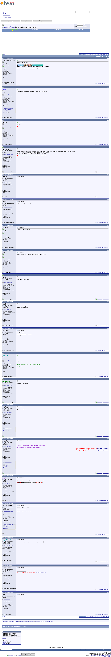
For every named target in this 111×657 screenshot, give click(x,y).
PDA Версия (6, 13)
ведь (12, 621)
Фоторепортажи (16, 20)
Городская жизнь (23, 26)
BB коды (4, 638)
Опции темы (97, 56)
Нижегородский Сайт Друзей (98, 649)
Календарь (77, 649)
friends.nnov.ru (108, 655)
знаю (36, 621)
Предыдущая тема (51, 623)
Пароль (75, 26)
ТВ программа (29, 20)
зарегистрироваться (41, 126)
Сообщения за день (57, 29)
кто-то (42, 621)
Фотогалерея (6, 12)
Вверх (109, 649)
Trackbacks (4, 641)
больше (6, 621)
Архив (106, 649)
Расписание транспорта (47, 20)
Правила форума (13, 29)
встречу (17, 621)
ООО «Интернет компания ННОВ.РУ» (97, 655)
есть (31, 621)
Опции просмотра (105, 56)
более (3, 621)
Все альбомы (35, 29)
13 (103, 54)
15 (106, 54)
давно (28, 621)
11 (100, 54)
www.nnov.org (4, 20)
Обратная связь (87, 649)
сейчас (52, 621)
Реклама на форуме (107, 656)
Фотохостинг (6, 16)
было (10, 621)
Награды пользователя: (8, 108)
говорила (25, 621)
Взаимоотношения (31, 26)
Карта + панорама (7, 17)
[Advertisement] (29, 36)
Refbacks (4, 643)
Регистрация (87, 27)
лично (44, 621)
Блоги (10, 20)
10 (98, 54)
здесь (33, 621)
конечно (38, 621)
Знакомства (38, 26)
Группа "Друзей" (36, 20)
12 (101, 54)
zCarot (109, 654)
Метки (3, 619)
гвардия (21, 621)
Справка (82, 649)
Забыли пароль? (77, 27)
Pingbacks (4, 642)
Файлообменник (6, 15)
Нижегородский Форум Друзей (13, 26)
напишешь (48, 621)
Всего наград (5, 112)
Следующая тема (59, 623)
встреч (14, 621)
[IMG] (3, 639)
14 (104, 54)
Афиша (22, 20)
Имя (75, 24)
